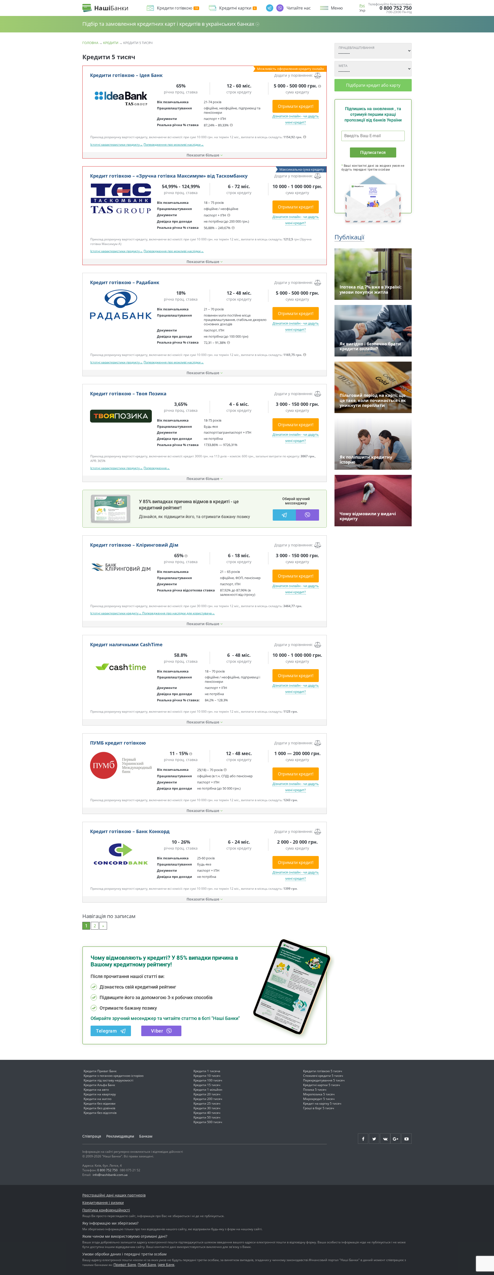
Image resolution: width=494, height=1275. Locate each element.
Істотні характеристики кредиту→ (116, 613)
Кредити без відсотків (100, 1113)
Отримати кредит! (295, 106)
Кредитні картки (235, 8)
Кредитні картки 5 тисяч (321, 1085)
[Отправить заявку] (121, 97)
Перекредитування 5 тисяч (324, 1080)
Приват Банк (124, 1264)
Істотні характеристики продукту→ (116, 144)
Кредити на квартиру (100, 1094)
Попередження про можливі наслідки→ (174, 144)
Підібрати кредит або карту (373, 85)
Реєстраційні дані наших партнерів (114, 1195)
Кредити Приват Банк (100, 1071)
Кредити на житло (97, 1099)
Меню (337, 8)
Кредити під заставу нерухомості (108, 1080)
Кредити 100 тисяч (207, 1080)
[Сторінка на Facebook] (363, 1138)
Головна (90, 42)
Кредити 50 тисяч (206, 1117)
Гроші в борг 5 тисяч (318, 1108)
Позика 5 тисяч (314, 1089)
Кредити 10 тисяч (206, 1075)
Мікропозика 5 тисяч (318, 1094)
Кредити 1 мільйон (207, 1089)
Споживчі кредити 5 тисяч (323, 1075)
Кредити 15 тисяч (206, 1085)
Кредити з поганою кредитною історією (114, 1075)
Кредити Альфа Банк (99, 1085)
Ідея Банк (166, 1264)
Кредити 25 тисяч (206, 1103)
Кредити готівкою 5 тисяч (322, 1071)
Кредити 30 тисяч (206, 1108)
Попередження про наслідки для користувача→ (178, 613)
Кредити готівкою (174, 8)
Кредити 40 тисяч (206, 1113)
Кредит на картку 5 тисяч (322, 1103)
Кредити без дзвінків (99, 1108)
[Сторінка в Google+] (395, 1138)
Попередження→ (157, 468)
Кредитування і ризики (103, 1202)
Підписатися (373, 152)
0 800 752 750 (396, 8)
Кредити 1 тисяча (206, 1071)
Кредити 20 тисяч (206, 1094)
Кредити (110, 42)
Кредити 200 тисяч (207, 1099)
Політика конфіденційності (106, 1210)
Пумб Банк (147, 1264)
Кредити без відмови (100, 1103)
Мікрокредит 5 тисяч (318, 1099)
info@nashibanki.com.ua (110, 1175)
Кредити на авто (96, 1089)
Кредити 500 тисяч (207, 1122)
